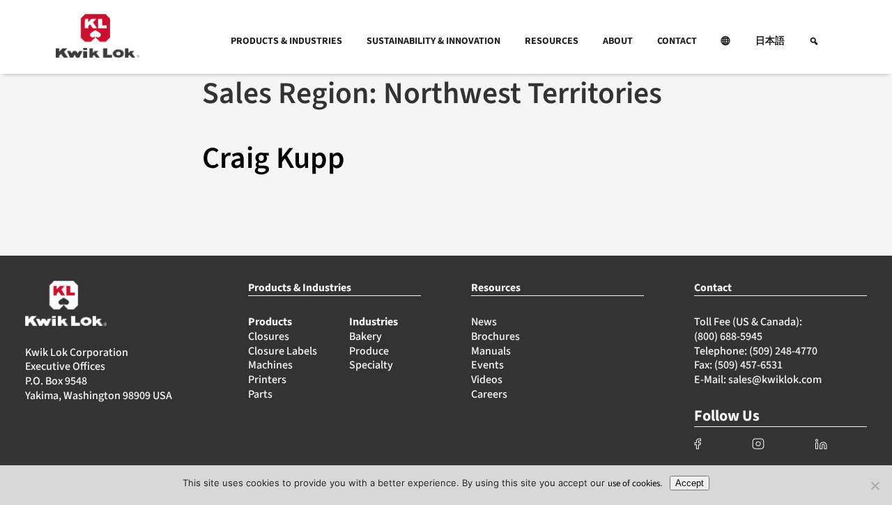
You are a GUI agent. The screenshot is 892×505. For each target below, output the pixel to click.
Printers (267, 379)
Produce (369, 351)
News (484, 321)
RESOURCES (551, 41)
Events (487, 365)
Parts (260, 394)
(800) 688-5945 (728, 336)
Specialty (371, 365)
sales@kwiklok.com (775, 379)
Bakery (365, 336)
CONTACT (677, 41)
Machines (270, 365)
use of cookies (634, 483)
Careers (489, 394)
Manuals (491, 351)
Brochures (495, 336)
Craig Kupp (273, 158)
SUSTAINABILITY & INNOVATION (433, 41)
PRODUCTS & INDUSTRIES (286, 41)
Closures (268, 336)
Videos (486, 379)
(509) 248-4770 (783, 351)
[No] (875, 485)
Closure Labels (282, 351)
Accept (689, 483)
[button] (726, 41)
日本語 (770, 41)
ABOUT (618, 41)
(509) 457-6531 (748, 365)
